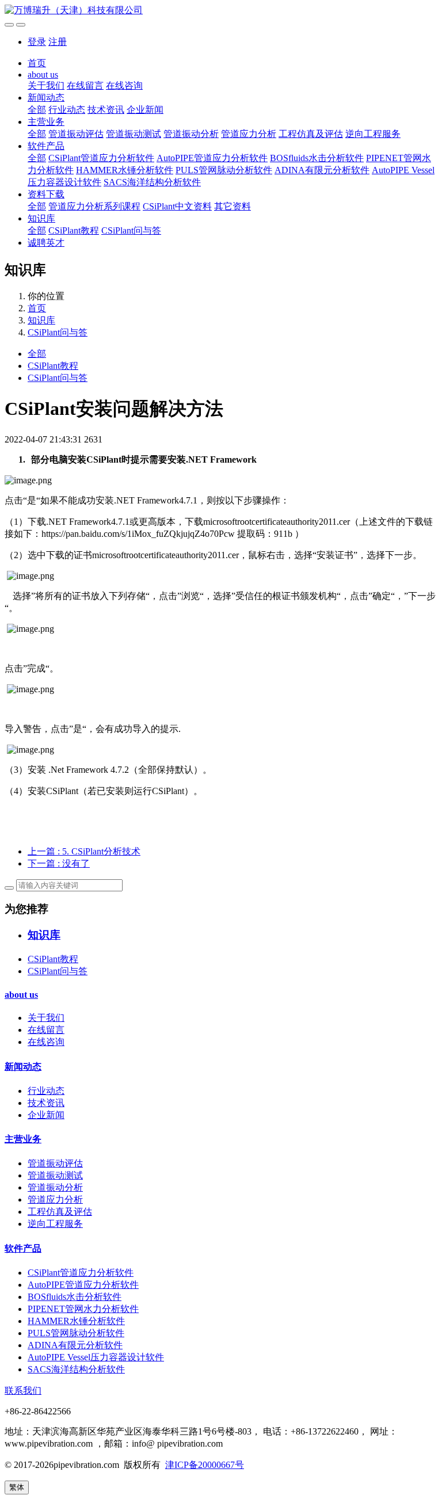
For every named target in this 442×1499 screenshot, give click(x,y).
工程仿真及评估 (311, 134)
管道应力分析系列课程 (94, 206)
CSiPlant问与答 (131, 230)
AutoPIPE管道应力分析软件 (212, 158)
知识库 (41, 218)
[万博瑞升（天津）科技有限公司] (221, 11)
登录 (37, 42)
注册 (57, 42)
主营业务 (46, 122)
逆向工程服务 (373, 134)
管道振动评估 (76, 134)
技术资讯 (105, 110)
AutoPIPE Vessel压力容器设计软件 (96, 1357)
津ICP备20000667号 (204, 1465)
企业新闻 (145, 110)
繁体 (16, 1487)
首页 (37, 63)
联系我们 (23, 1390)
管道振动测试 (133, 134)
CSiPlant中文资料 (177, 206)
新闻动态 (46, 97)
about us (43, 74)
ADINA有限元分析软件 (322, 170)
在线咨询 (124, 85)
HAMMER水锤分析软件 (124, 170)
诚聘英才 (46, 242)
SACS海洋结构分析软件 (152, 182)
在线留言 (85, 85)
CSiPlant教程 (73, 230)
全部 (37, 110)
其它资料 (232, 206)
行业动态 (66, 110)
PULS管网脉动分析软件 (224, 170)
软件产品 (46, 146)
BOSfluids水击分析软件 (317, 158)
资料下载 (46, 194)
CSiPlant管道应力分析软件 (101, 158)
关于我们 (46, 85)
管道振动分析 (191, 134)
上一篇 (84, 851)
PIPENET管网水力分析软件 (83, 1309)
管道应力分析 (248, 134)
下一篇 (59, 863)
